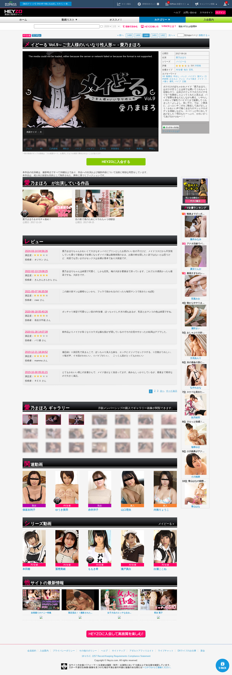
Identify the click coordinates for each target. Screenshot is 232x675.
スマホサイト (206, 12)
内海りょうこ (161, 509)
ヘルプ (177, 12)
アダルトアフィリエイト (141, 650)
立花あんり (195, 358)
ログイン (220, 12)
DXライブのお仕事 (187, 650)
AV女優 (179, 70)
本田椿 (26, 568)
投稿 (197, 65)
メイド (201, 79)
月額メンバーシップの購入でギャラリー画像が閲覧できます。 (136, 408)
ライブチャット (165, 650)
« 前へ (120, 35)
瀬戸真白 (126, 568)
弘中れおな (195, 387)
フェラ (29, 148)
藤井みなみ (195, 239)
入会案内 (209, 19)
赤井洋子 (93, 509)
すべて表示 (171, 391)
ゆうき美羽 (61, 509)
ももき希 (93, 568)
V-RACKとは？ (169, 26)
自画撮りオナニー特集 (41, 613)
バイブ (78, 148)
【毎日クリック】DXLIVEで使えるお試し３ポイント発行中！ (47, 4)
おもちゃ (173, 79)
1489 (137, 35)
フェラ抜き (191, 79)
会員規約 (31, 650)
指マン (200, 76)
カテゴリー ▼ (162, 19)
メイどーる (181, 61)
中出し (152, 148)
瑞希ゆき (195, 447)
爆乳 (171, 81)
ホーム (23, 19)
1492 (162, 35)
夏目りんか (195, 269)
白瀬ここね (160, 568)
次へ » (171, 35)
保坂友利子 (29, 509)
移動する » (204, 35)
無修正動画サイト (13, 14)
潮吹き (66, 148)
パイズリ (90, 148)
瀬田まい (195, 328)
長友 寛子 (158, 613)
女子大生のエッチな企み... (119, 613)
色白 (186, 70)
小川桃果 (195, 477)
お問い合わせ (190, 12)
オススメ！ (116, 19)
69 (41, 148)
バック (127, 148)
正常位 (103, 148)
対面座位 (115, 148)
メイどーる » (166, 523)
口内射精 (53, 148)
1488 (129, 35)
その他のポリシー (88, 650)
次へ (162, 391)
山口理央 (126, 509)
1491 (154, 35)
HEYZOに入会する (116, 162)
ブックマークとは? (171, 131)
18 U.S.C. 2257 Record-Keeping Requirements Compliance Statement (116, 656)
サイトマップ (118, 650)
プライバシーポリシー (64, 650)
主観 (184, 81)
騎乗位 (140, 148)
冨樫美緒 (60, 568)
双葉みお (195, 298)
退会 (202, 650)
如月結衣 (195, 417)
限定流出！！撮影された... (80, 613)
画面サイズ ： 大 (34, 132)
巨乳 (191, 70)
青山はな (195, 506)
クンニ (182, 79)
